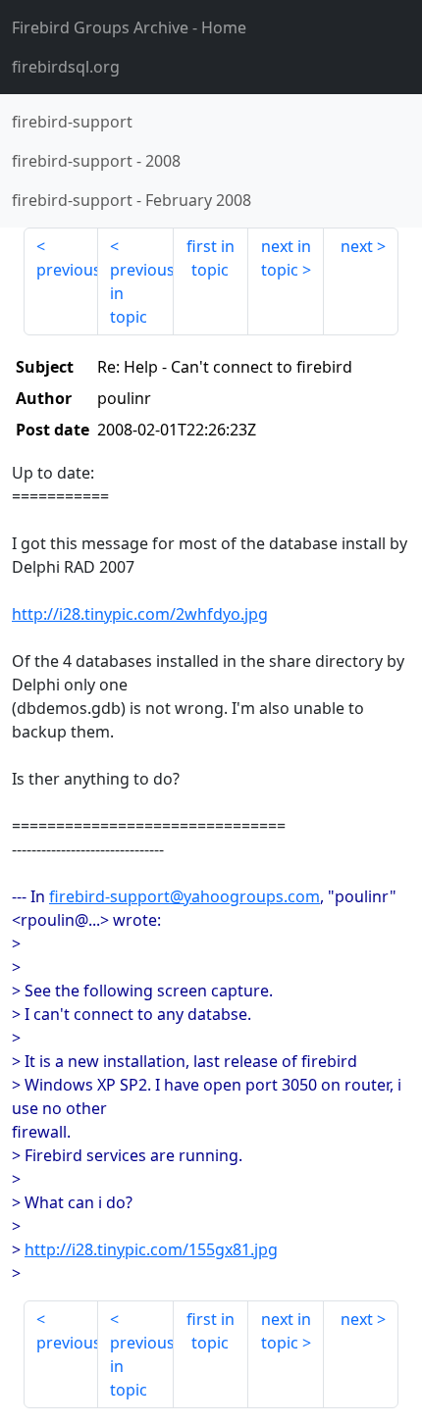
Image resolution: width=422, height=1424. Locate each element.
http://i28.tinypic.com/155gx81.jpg (151, 1249)
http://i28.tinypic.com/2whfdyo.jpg (140, 614)
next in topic (286, 257)
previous (67, 269)
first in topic (210, 257)
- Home (129, 27)
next (357, 246)
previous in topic (141, 293)
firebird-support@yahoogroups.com (184, 896)
